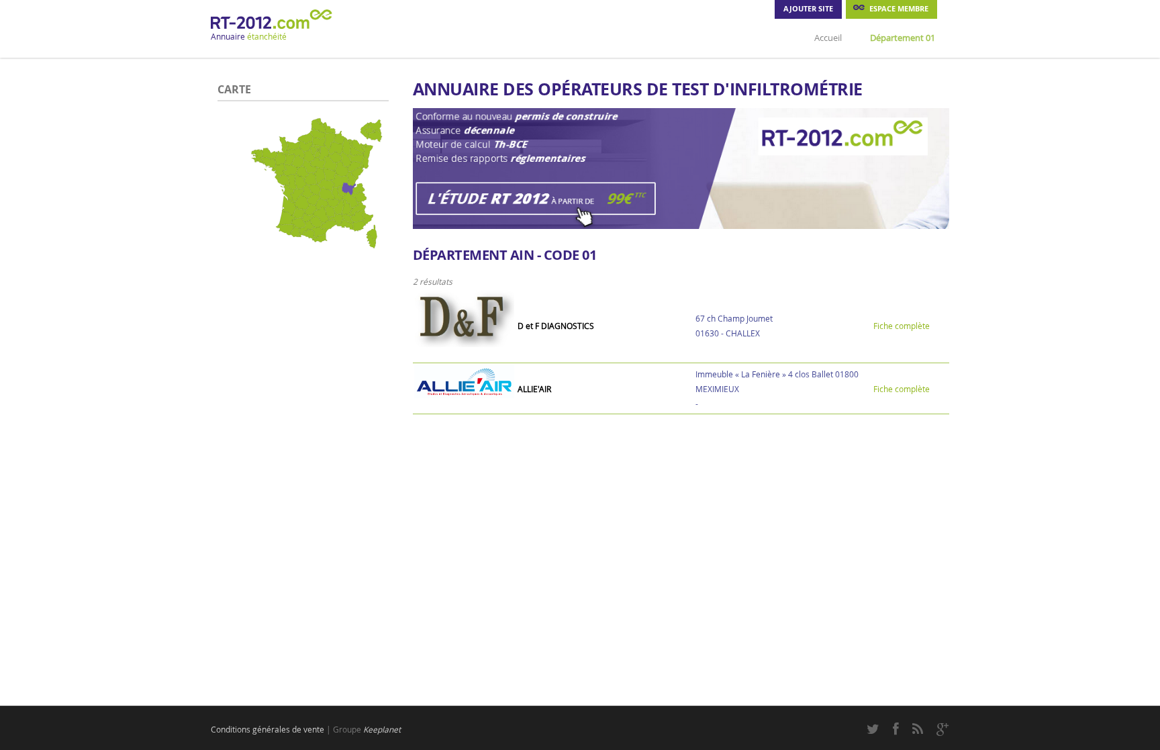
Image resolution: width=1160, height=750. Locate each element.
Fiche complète (901, 325)
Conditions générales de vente (267, 729)
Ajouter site (808, 8)
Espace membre (898, 8)
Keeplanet (382, 729)
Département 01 (902, 38)
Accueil (828, 38)
